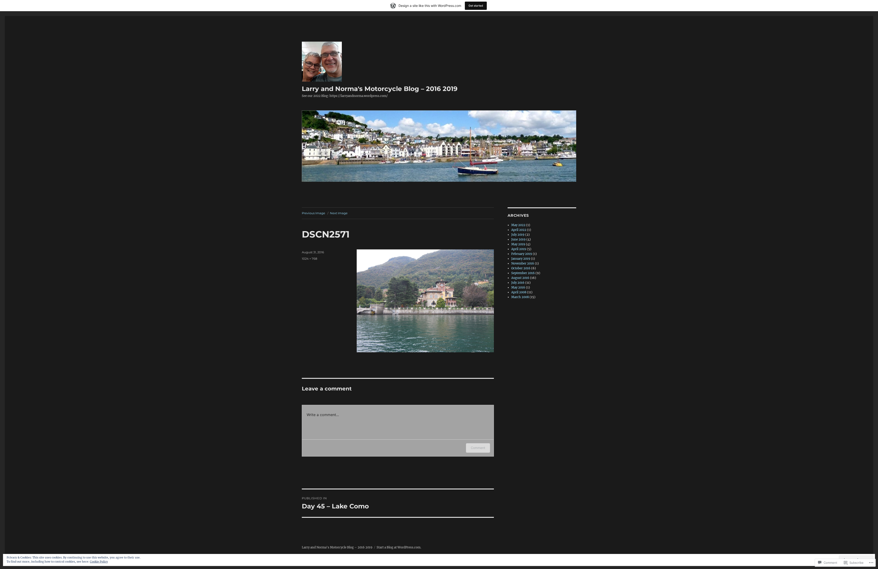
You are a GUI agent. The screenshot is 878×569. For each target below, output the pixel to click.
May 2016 (518, 287)
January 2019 (520, 259)
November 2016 (522, 263)
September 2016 (523, 273)
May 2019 (518, 244)
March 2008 (520, 297)
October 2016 (520, 268)
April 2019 (518, 249)
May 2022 (518, 225)
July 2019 (518, 235)
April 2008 (518, 292)
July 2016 (518, 283)
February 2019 (521, 254)
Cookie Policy (99, 561)
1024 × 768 (309, 258)
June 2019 (518, 239)
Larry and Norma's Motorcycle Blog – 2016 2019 (380, 89)
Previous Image (313, 213)
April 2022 (518, 230)
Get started (475, 5)
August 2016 (520, 278)
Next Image (339, 213)
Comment (478, 448)
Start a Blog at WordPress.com (398, 547)
